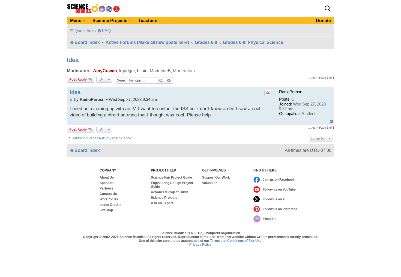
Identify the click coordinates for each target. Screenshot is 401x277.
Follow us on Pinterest (280, 209)
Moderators (184, 70)
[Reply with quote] (267, 93)
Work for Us (109, 199)
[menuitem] (104, 30)
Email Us (270, 219)
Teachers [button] (147, 20)
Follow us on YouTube (279, 189)
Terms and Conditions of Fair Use (236, 241)
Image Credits (110, 205)
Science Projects (164, 198)
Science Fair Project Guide (171, 177)
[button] (327, 8)
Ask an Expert (162, 203)
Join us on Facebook (279, 180)
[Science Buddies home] (95, 8)
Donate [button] (323, 20)
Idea (73, 59)
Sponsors (107, 183)
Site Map (106, 210)
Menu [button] (76, 20)
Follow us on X (274, 199)
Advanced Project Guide (169, 192)
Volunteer (209, 183)
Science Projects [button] (109, 20)
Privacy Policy (200, 244)
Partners (106, 188)
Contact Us (108, 194)
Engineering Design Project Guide (172, 185)
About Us (107, 177)
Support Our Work (216, 177)
